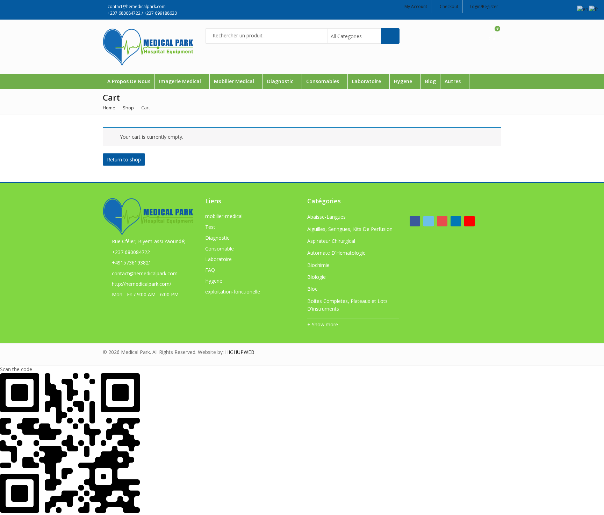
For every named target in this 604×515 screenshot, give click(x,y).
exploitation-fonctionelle (232, 291)
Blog (430, 81)
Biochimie (318, 265)
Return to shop (124, 159)
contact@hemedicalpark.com (145, 273)
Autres (453, 81)
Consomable (219, 248)
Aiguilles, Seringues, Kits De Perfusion (350, 229)
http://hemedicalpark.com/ (141, 284)
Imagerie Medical (180, 81)
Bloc (312, 288)
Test (210, 227)
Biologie (316, 277)
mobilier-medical (224, 216)
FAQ (210, 270)
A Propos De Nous (128, 81)
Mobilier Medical (235, 81)
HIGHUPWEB (239, 352)
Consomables (323, 81)
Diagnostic (281, 81)
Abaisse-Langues (326, 216)
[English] (583, 9)
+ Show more (322, 324)
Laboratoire (367, 81)
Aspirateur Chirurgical (331, 241)
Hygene (404, 81)
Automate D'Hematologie (336, 252)
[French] (594, 9)
